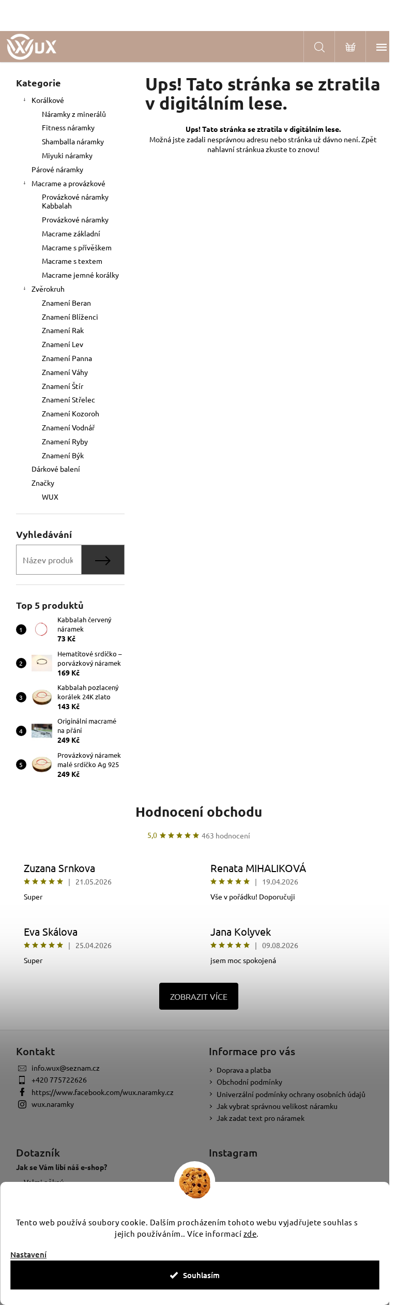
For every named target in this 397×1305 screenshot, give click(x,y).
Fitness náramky (68, 127)
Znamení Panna (67, 358)
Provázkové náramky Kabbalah (75, 201)
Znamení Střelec (68, 399)
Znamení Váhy (65, 372)
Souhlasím (201, 1275)
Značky (43, 482)
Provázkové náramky (75, 219)
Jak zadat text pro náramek (260, 1117)
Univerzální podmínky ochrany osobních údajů (291, 1094)
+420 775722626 (59, 1079)
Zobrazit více (198, 996)
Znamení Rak (63, 330)
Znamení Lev (62, 344)
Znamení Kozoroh (70, 413)
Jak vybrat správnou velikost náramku (277, 1106)
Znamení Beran (66, 302)
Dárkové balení (56, 468)
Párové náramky (57, 169)
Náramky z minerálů (74, 113)
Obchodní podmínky (249, 1081)
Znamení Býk (63, 455)
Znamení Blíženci (70, 316)
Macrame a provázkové (68, 183)
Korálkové (48, 99)
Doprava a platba (244, 1069)
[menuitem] (70, 497)
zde (250, 1233)
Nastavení (28, 1254)
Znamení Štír (62, 386)
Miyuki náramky (67, 155)
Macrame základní (71, 233)
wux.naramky (53, 1103)
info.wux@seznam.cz (66, 1067)
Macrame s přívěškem (77, 247)
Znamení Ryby (65, 441)
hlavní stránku (238, 149)
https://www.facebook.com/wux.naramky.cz (103, 1092)
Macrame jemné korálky (80, 274)
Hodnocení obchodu (198, 811)
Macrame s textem (72, 260)
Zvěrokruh (48, 288)
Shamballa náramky (73, 141)
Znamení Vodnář (68, 427)
